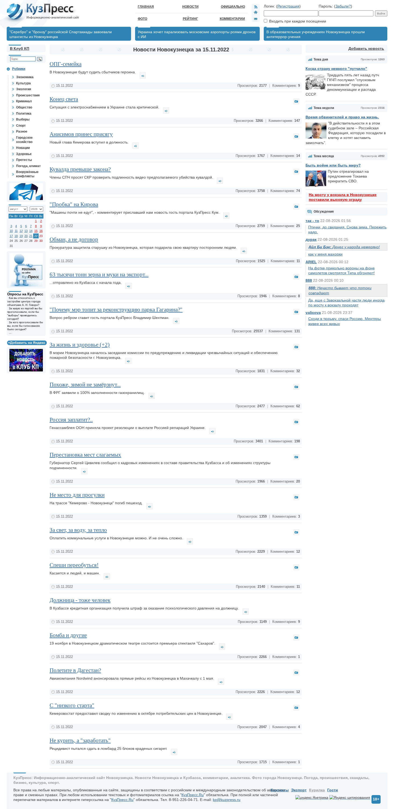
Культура (23, 83)
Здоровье (24, 154)
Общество (24, 107)
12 (21, 230)
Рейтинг (190, 19)
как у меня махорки (325, 254)
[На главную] (256, 13)
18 (16, 236)
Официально (233, 7)
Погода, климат (28, 166)
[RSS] (256, 7)
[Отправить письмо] (256, 19)
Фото (142, 19)
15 (36, 230)
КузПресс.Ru (192, 795)
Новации (23, 148)
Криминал (24, 101)
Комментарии (232, 19)
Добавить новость (366, 48)
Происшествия (28, 95)
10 (11, 230)
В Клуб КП (19, 48)
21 (30, 236)
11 (16, 230)
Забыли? (343, 6)
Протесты (24, 160)
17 (11, 236)
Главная (146, 7)
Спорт (21, 125)
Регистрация (288, 6)
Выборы (22, 119)
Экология (23, 89)
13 (26, 230)
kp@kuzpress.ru (226, 799)
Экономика (25, 77)
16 (41, 230)
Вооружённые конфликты (27, 174)
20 (26, 236)
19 (21, 236)
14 (30, 230)
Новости (190, 7)
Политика (23, 113)
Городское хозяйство (24, 140)
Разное (21, 131)
